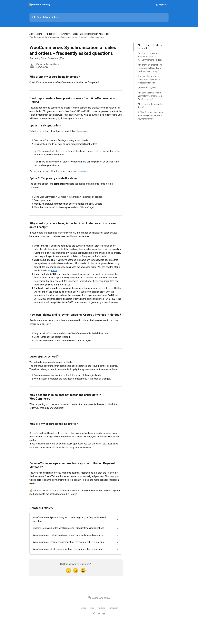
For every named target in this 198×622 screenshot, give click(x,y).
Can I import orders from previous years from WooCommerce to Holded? (150, 56)
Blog (92, 608)
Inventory (65, 34)
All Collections (35, 34)
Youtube (101, 608)
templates (83, 171)
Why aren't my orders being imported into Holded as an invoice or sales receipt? (150, 68)
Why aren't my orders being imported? (150, 46)
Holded (83, 608)
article (54, 270)
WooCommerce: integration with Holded (91, 34)
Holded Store (52, 34)
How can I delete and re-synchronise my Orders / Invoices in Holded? (149, 79)
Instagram (113, 608)
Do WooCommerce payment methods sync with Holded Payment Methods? (151, 115)
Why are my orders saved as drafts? (150, 106)
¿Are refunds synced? (148, 88)
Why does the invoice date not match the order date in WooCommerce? (150, 95)
